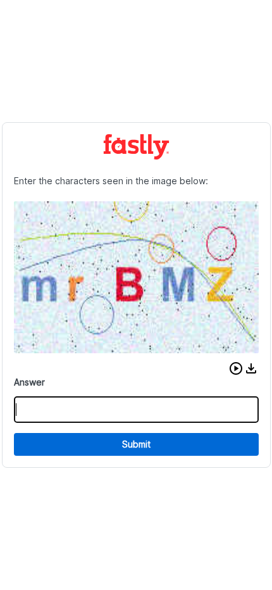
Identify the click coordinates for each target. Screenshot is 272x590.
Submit (136, 444)
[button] (236, 368)
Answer (29, 382)
